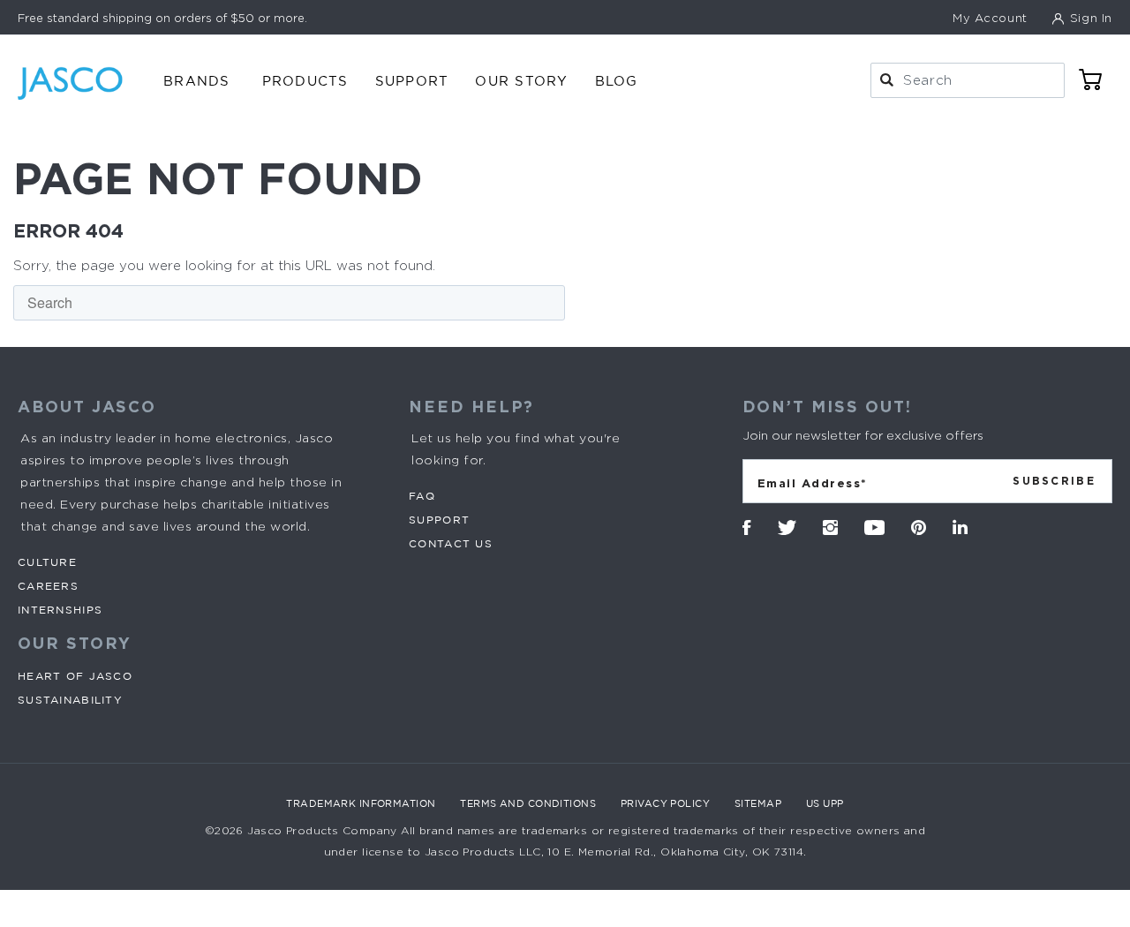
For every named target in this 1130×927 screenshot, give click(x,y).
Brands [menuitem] (196, 80)
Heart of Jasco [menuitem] (75, 676)
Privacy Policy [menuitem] (665, 803)
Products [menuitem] (305, 80)
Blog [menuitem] (616, 80)
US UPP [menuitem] (825, 803)
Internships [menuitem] (60, 609)
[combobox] (967, 80)
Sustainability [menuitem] (70, 699)
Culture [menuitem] (47, 562)
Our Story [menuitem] (521, 80)
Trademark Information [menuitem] (360, 803)
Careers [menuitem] (48, 586)
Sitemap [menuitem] (757, 803)
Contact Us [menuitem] (451, 543)
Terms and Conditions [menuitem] (528, 803)
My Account (990, 17)
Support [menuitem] (412, 80)
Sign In (1089, 17)
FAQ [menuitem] (422, 495)
